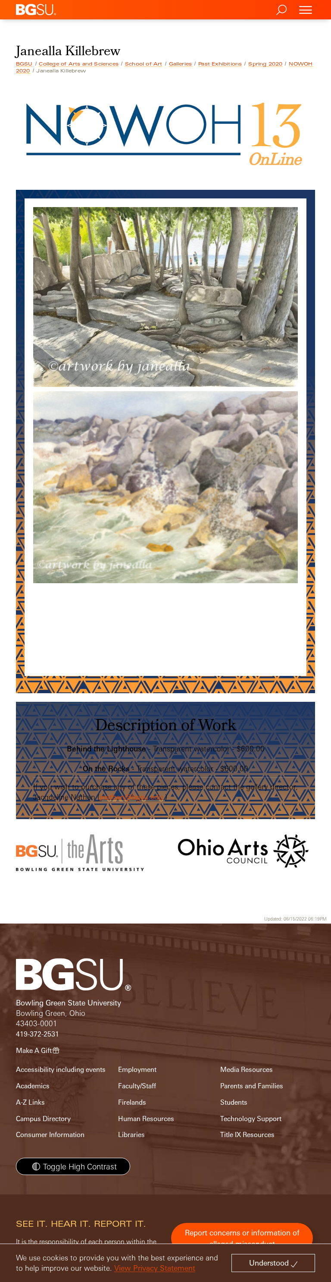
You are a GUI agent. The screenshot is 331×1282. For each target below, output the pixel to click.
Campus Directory (43, 1119)
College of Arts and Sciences (79, 64)
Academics (33, 1086)
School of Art (143, 64)
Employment (137, 1069)
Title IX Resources (247, 1135)
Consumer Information (50, 1135)
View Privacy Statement (154, 1268)
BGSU (24, 64)
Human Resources (146, 1119)
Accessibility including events (61, 1069)
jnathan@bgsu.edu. (132, 796)
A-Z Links (30, 1102)
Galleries (180, 64)
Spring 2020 (265, 64)
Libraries (131, 1135)
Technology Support (250, 1119)
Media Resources (246, 1069)
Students (233, 1102)
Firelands (132, 1102)
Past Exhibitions (220, 64)
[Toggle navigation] (305, 9)
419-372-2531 (37, 1034)
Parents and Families (251, 1086)
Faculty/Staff (137, 1086)
